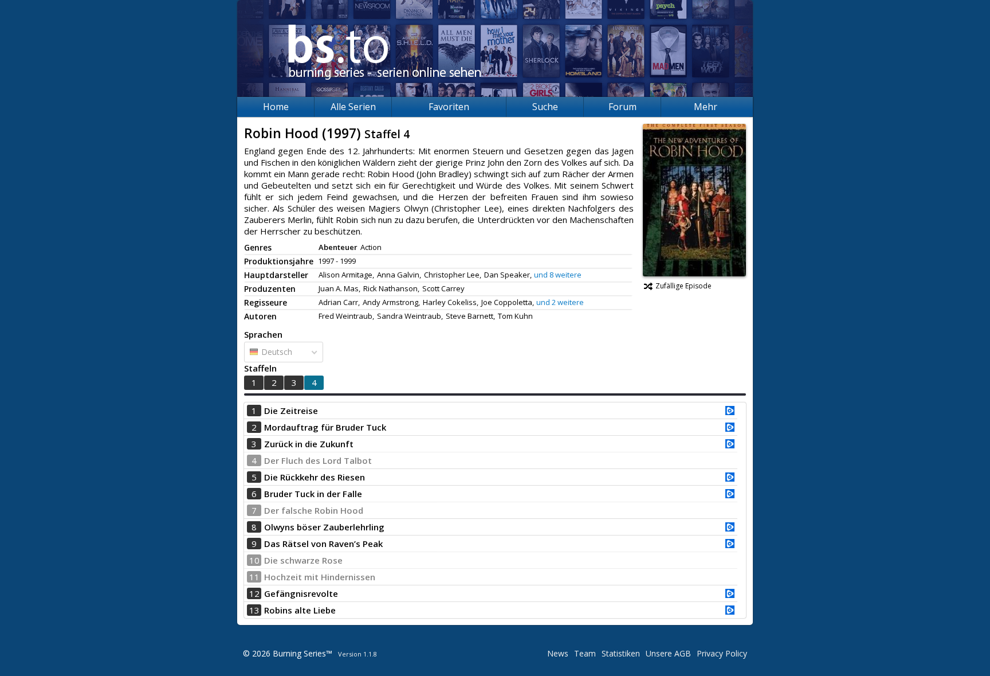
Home (276, 106)
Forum (622, 106)
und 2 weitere (560, 302)
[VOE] (729, 411)
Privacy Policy (722, 653)
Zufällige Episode (683, 286)
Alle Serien (353, 106)
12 (254, 593)
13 (254, 610)
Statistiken (621, 653)
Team (585, 653)
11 (254, 577)
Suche (545, 106)
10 (254, 560)
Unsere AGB (668, 653)
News (557, 653)
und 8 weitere (558, 274)
